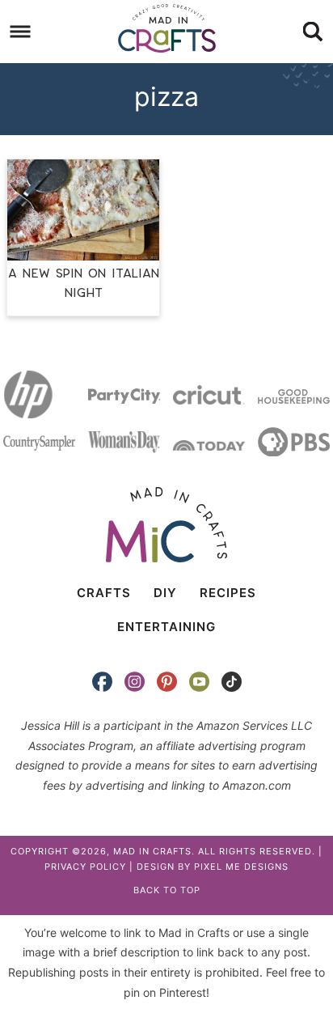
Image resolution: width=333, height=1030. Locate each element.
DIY (165, 592)
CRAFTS (104, 592)
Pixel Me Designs (241, 866)
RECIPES (228, 592)
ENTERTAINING (166, 626)
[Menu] (21, 32)
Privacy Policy (85, 866)
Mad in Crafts (166, 28)
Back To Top (166, 890)
